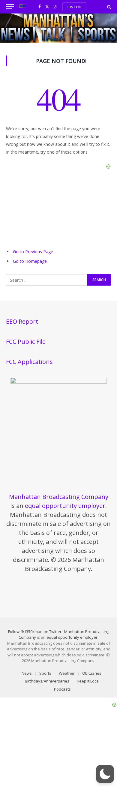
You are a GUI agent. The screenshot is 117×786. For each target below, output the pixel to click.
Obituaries (91, 673)
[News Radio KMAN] (22, 7)
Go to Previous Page (33, 251)
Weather (67, 673)
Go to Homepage (30, 261)
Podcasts (62, 689)
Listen (74, 6)
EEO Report (22, 321)
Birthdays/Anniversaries (47, 681)
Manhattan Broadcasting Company (58, 497)
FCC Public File (26, 342)
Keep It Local (88, 681)
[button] (105, 774)
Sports (45, 673)
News (27, 673)
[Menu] (10, 7)
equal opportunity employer (65, 506)
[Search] (108, 7)
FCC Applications (29, 362)
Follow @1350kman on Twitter (35, 631)
